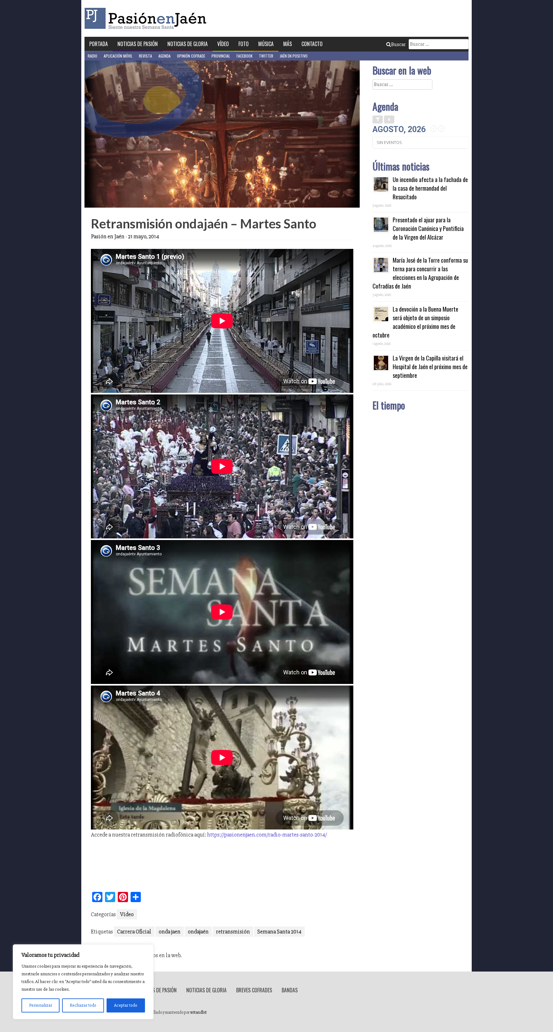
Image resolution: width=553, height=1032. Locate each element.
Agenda (164, 56)
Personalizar (40, 1005)
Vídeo (223, 44)
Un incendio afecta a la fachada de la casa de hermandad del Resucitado (430, 188)
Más (287, 44)
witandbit (198, 1012)
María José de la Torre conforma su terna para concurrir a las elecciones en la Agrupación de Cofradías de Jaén (420, 273)
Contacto (312, 44)
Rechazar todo (83, 1005)
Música (266, 44)
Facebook (244, 56)
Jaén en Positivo (294, 56)
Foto (243, 44)
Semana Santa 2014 (279, 931)
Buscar (398, 44)
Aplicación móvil (118, 56)
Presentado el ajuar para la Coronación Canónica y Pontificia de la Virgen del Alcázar (428, 228)
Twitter (266, 56)
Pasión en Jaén (147, 18)
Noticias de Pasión (137, 44)
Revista (145, 56)
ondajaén (198, 931)
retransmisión (233, 931)
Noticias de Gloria (187, 44)
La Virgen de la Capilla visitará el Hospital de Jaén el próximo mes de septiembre (430, 366)
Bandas (290, 990)
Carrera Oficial (134, 931)
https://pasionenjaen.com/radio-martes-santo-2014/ (267, 834)
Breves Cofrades (254, 990)
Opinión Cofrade (191, 56)
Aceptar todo (125, 1005)
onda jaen (169, 931)
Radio (92, 56)
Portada (98, 44)
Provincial (221, 56)
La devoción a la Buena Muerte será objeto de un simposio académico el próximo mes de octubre (415, 322)
